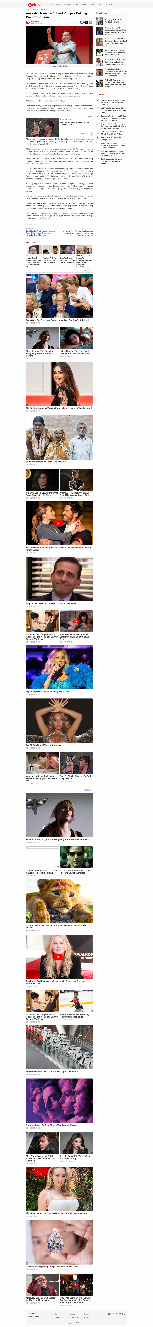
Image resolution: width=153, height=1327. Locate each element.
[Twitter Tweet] (86, 22)
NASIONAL (76, 5)
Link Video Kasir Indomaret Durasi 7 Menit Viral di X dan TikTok (113, 133)
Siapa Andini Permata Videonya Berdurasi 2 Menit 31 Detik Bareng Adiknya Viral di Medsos (113, 126)
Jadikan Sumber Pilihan (59, 66)
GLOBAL (84, 5)
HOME (52, 5)
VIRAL (100, 5)
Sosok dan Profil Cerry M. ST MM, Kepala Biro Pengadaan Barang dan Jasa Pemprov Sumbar (114, 118)
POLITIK (58, 5)
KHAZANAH (92, 5)
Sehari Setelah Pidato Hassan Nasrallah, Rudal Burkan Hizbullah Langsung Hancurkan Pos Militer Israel (40, 233)
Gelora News (81, 1323)
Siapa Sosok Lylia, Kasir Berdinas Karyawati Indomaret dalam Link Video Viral (113, 102)
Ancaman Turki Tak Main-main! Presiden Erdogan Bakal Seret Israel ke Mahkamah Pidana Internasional (78, 233)
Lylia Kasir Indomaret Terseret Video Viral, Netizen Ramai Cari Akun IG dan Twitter (112, 153)
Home (56, 1314)
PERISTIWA (67, 5)
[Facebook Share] (82, 22)
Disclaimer (58, 1317)
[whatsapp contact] (123, 1314)
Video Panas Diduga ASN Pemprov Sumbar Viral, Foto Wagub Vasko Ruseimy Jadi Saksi (113, 145)
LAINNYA (107, 5)
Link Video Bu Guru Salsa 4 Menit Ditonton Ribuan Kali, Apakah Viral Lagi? (113, 110)
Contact (86, 1314)
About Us (72, 1314)
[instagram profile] (120, 1314)
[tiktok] (113, 1314)
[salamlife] (109, 1314)
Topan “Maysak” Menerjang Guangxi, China (111, 139)
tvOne (35, 224)
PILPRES (35, 9)
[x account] (116, 1314)
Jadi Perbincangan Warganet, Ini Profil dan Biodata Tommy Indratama (112, 161)
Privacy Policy (73, 1317)
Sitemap (86, 1317)
